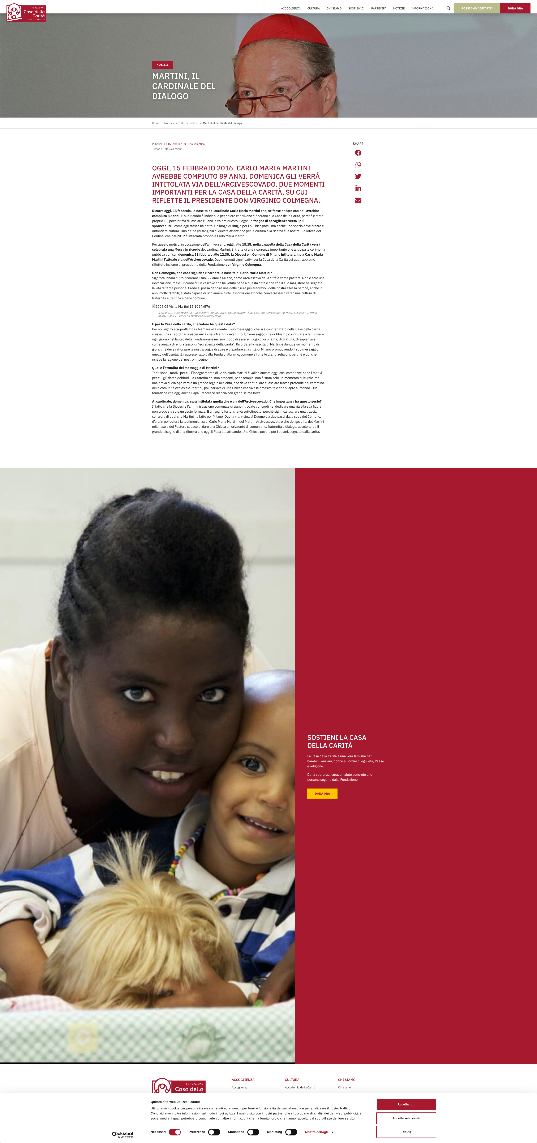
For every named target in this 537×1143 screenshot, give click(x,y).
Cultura (313, 8)
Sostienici (356, 8)
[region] (260, 1110)
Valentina (199, 144)
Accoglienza (291, 8)
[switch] (214, 1132)
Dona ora (515, 8)
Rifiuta (406, 1132)
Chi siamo (344, 1087)
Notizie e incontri (174, 123)
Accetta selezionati (406, 1118)
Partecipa (379, 8)
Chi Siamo (334, 8)
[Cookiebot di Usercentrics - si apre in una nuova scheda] (122, 1135)
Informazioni (422, 8)
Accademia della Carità (300, 1087)
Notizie (399, 8)
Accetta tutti (406, 1104)
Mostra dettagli (316, 1132)
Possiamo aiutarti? (477, 8)
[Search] (448, 8)
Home (155, 123)
